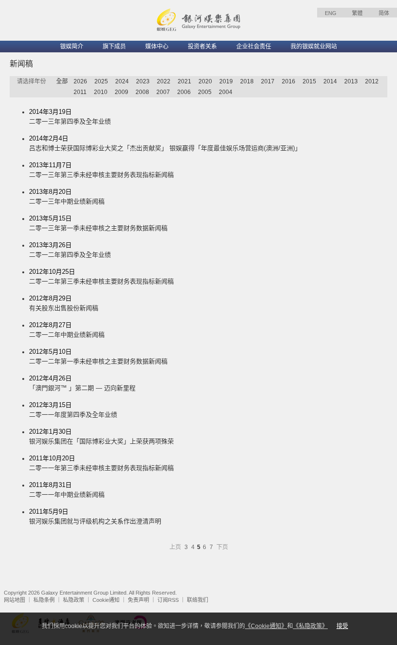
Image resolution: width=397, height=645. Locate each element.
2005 (205, 92)
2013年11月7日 (101, 169)
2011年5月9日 (95, 516)
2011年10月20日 (101, 463)
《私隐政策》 (310, 626)
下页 (222, 547)
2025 (101, 81)
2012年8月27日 (67, 329)
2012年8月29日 (63, 303)
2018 (247, 81)
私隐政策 (73, 600)
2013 (351, 81)
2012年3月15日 (73, 409)
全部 (62, 81)
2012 (372, 81)
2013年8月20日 (67, 196)
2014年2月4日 (165, 143)
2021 (184, 81)
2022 (163, 81)
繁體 (357, 13)
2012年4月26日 (82, 383)
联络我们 (197, 600)
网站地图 (14, 600)
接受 (342, 626)
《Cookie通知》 (266, 626)
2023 (143, 81)
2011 (80, 92)
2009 (121, 92)
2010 (100, 92)
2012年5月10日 (98, 356)
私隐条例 (44, 600)
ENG (330, 13)
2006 (184, 92)
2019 (226, 81)
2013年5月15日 (98, 223)
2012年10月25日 (101, 276)
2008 (142, 92)
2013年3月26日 (70, 249)
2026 (80, 81)
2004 (225, 92)
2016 (288, 81)
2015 (309, 81)
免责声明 (138, 600)
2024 (122, 81)
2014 (330, 81)
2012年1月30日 (101, 436)
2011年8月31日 (67, 489)
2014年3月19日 (70, 116)
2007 (163, 92)
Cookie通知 (106, 600)
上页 (176, 547)
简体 (384, 13)
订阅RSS (168, 600)
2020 (205, 81)
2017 (268, 81)
